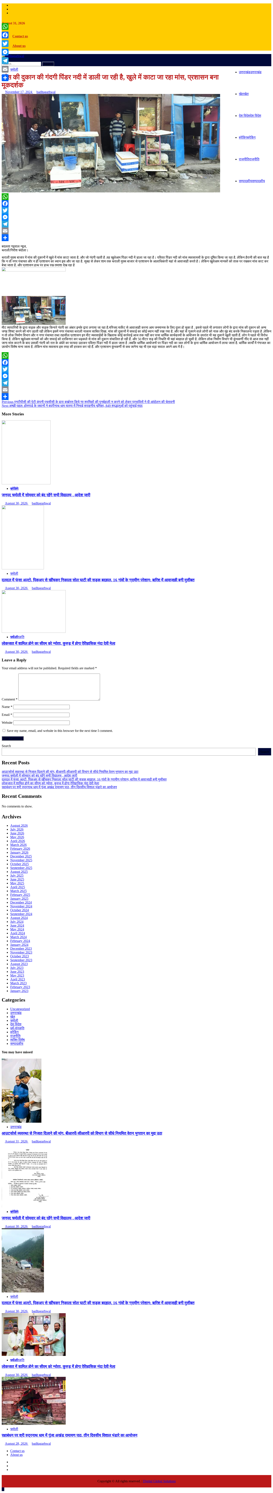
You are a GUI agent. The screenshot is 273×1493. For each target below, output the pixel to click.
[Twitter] (136, 210)
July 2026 (16, 829)
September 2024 (21, 914)
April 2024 (17, 933)
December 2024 (21, 902)
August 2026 (19, 825)
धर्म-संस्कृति (17, 637)
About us (19, 46)
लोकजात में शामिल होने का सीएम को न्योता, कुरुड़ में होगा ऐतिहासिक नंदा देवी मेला (58, 643)
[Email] (136, 230)
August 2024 (19, 918)
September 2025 (21, 868)
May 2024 (17, 929)
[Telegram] (136, 224)
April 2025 (17, 887)
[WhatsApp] (136, 196)
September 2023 (21, 960)
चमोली (14, 69)
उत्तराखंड (250, 72)
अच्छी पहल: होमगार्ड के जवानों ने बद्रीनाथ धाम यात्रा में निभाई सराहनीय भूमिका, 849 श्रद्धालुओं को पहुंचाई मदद (72, 405)
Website (7, 722)
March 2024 (18, 937)
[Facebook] (136, 203)
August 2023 (19, 964)
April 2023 (17, 979)
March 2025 (18, 891)
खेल (244, 94)
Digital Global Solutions (159, 1481)
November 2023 (21, 952)
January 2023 (19, 991)
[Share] (136, 237)
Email (7, 714)
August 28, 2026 (16, 1443)
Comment (9, 699)
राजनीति (249, 159)
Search (6, 746)
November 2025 (21, 860)
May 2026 (17, 837)
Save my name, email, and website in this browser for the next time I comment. (60, 731)
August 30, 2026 (16, 503)
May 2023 (17, 975)
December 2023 (21, 948)
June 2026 (17, 833)
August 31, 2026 (16, 1141)
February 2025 (20, 895)
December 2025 (21, 856)
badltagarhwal (45, 92)
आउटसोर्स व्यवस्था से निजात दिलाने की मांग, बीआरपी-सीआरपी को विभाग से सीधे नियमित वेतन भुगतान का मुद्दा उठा (70, 772)
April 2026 (17, 841)
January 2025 (19, 898)
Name (7, 707)
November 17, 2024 (19, 92)
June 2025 (17, 879)
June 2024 (17, 925)
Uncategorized (20, 1009)
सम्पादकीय (252, 181)
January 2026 (19, 852)
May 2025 (17, 883)
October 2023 (19, 956)
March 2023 (18, 983)
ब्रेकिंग (247, 137)
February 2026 (20, 848)
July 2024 (16, 921)
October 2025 (19, 864)
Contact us (20, 36)
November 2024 (21, 906)
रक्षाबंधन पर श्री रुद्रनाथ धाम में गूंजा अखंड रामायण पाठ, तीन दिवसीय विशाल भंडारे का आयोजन (59, 787)
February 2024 (20, 941)
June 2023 (17, 971)
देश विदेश (250, 115)
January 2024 (19, 944)
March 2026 (18, 845)
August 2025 (19, 871)
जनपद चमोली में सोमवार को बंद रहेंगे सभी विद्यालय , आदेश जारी (46, 495)
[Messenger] (136, 217)
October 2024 (19, 910)
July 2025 (16, 875)
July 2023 (16, 968)
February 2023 (20, 987)
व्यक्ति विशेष (17, 1040)
